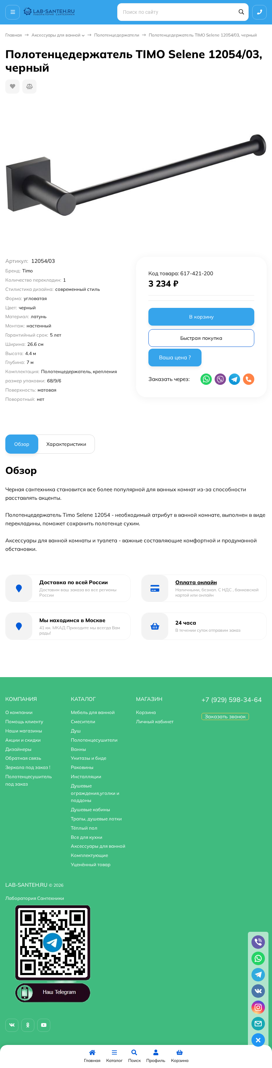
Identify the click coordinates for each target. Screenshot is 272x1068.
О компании (19, 712)
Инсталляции (86, 776)
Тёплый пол (84, 828)
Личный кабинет (155, 721)
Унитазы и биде (88, 758)
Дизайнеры (18, 749)
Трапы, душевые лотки (96, 818)
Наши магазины (23, 731)
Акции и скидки (23, 740)
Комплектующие (89, 855)
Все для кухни (86, 837)
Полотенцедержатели (116, 35)
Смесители (83, 721)
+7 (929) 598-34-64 (232, 700)
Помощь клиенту (24, 721)
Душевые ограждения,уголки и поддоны (95, 793)
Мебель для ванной (93, 712)
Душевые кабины (90, 809)
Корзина (146, 712)
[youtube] (43, 1025)
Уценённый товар (90, 864)
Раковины (82, 767)
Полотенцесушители (94, 740)
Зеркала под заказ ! (27, 767)
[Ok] (27, 1025)
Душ (76, 731)
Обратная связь (23, 758)
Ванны (78, 749)
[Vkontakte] (11, 1025)
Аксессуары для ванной (56, 35)
